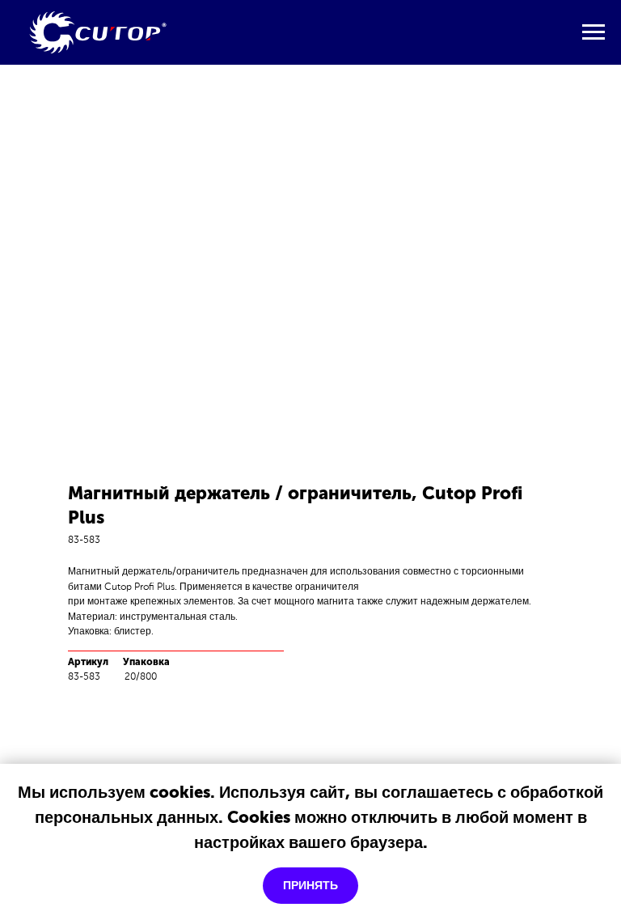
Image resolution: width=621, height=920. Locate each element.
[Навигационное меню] (593, 32)
